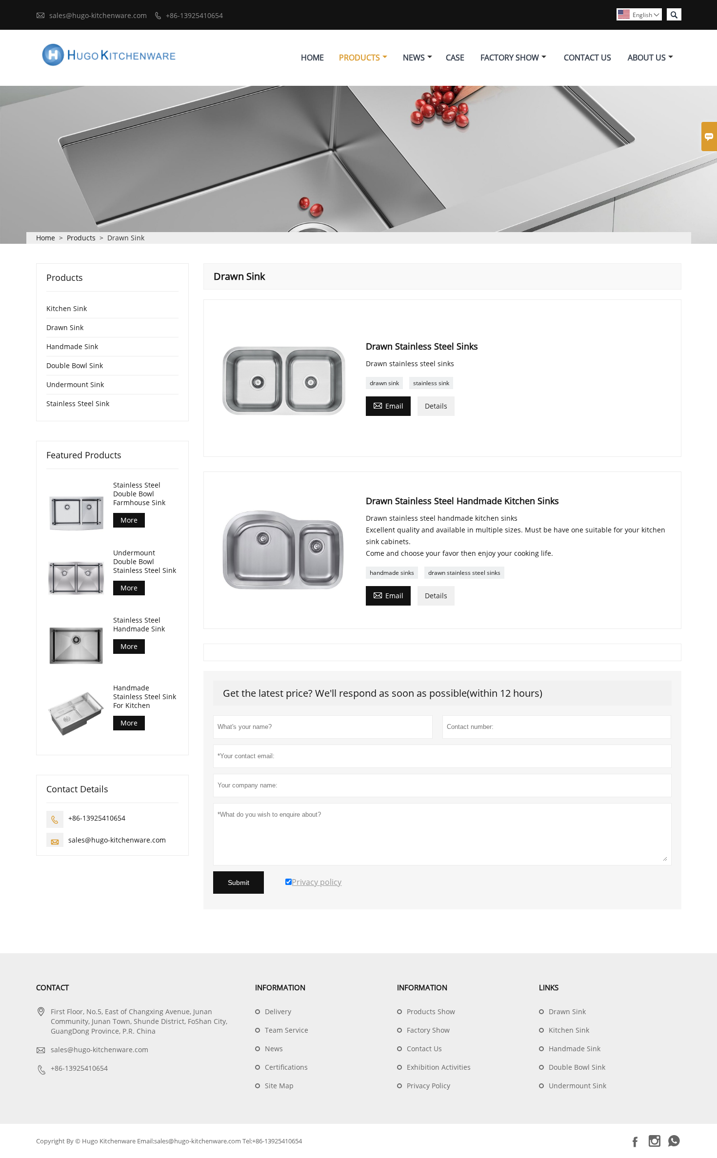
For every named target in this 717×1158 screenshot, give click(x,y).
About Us (647, 57)
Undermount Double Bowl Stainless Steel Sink (144, 561)
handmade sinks (392, 573)
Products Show (431, 1011)
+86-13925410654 (194, 15)
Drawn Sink (64, 327)
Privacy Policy (428, 1085)
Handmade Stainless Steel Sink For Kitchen (144, 696)
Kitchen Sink (66, 308)
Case (455, 57)
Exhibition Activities (439, 1067)
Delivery (278, 1011)
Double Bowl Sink (74, 365)
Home (312, 57)
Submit (238, 882)
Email (388, 405)
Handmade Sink (72, 346)
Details (436, 406)
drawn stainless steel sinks (464, 573)
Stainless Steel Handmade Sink (139, 624)
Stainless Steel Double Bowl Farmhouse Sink (139, 494)
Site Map (279, 1085)
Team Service (286, 1030)
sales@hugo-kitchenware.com (98, 15)
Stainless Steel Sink (77, 403)
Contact (52, 987)
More (129, 520)
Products (359, 57)
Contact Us (587, 57)
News (414, 57)
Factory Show (509, 57)
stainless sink (431, 383)
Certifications (286, 1067)
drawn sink (384, 383)
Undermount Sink (75, 384)
